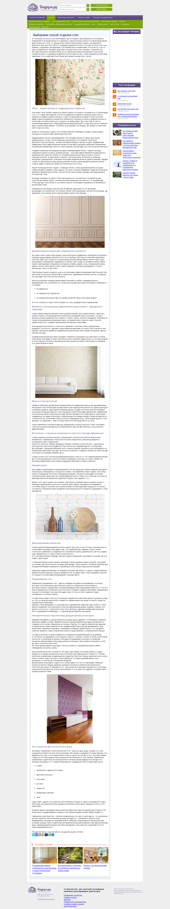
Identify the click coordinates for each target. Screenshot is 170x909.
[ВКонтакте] (36, 834)
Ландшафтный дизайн (82, 24)
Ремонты (122, 21)
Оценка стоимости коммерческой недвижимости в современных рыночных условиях (130, 165)
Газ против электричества (127, 109)
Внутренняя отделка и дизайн (39, 21)
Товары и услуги (84, 17)
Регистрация (101, 9)
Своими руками (34, 27)
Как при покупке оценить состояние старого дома (130, 175)
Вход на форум (101, 5)
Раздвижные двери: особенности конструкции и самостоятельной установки (44, 869)
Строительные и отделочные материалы (86, 21)
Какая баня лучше (124, 103)
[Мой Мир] (52, 834)
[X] (46, 834)
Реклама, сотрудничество (102, 17)
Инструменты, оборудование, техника (59, 24)
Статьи (51, 17)
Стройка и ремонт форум (74, 904)
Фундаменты (125, 24)
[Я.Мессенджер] (33, 834)
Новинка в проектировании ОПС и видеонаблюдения (128, 115)
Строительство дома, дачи (61, 21)
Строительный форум (37, 17)
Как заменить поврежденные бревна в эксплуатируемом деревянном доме (132, 144)
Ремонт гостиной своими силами (95, 866)
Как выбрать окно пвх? (126, 91)
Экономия (45, 27)
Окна (93, 24)
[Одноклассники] (39, 834)
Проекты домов (102, 24)
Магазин (67, 899)
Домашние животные (36, 24)
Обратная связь (70, 906)
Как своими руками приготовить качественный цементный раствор (130, 134)
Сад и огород (114, 24)
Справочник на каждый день (75, 902)
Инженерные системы (109, 21)
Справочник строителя (65, 17)
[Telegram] (43, 834)
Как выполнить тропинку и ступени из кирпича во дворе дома (69, 868)
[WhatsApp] (49, 834)
